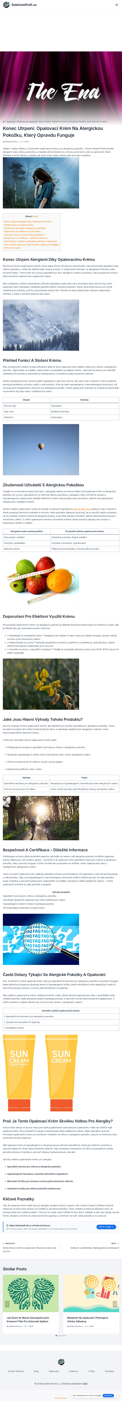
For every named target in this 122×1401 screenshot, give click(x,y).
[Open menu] (116, 5)
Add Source (108, 1395)
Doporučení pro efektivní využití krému (22, 231)
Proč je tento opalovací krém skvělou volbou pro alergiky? (31, 244)
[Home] (4, 121)
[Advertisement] (61, 27)
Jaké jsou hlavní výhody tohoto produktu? (24, 235)
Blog (36, 1371)
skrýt (35, 216)
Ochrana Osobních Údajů (75, 1383)
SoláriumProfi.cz (11, 142)
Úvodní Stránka (16, 1371)
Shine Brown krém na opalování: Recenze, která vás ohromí (29, 1247)
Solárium (73, 1371)
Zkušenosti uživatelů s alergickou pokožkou (25, 228)
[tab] (56, 1335)
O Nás (91, 1371)
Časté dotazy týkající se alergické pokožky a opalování (30, 241)
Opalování (54, 1371)
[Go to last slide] (7, 1304)
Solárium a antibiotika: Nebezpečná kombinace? (94, 1245)
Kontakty (109, 1371)
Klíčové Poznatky (12, 248)
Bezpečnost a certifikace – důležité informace (26, 238)
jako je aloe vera (82, 509)
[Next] (115, 1304)
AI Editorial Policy (61, 1398)
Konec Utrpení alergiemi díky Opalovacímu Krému (28, 221)
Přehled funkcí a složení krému (18, 225)
